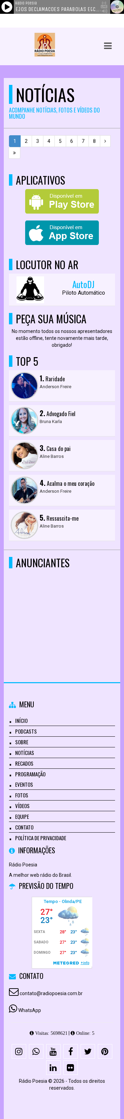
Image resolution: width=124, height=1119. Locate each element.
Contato (24, 827)
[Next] (105, 141)
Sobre (21, 742)
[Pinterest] (105, 1051)
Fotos (21, 795)
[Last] (14, 153)
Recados (24, 763)
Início (21, 720)
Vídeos (22, 805)
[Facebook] (70, 1051)
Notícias (24, 752)
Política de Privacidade (40, 838)
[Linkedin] (53, 1067)
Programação (30, 774)
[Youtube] (53, 1051)
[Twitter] (88, 1051)
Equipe (22, 816)
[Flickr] (70, 1067)
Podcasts (26, 731)
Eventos (24, 784)
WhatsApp (29, 1010)
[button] (108, 46)
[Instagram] (19, 1051)
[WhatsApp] (36, 1051)
